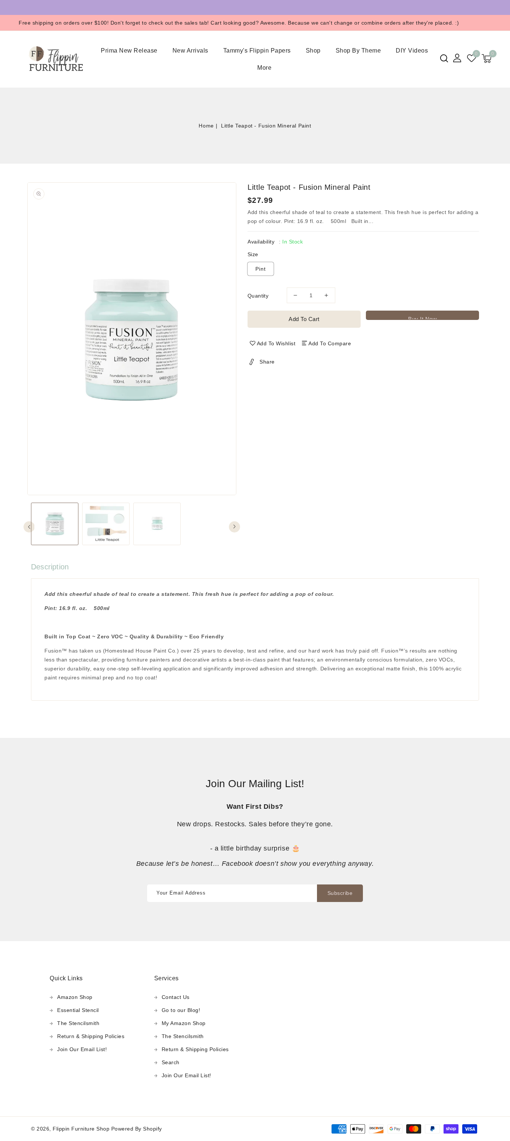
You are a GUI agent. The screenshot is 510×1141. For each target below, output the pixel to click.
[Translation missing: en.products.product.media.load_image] (54, 524)
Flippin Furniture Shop (81, 1129)
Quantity (258, 296)
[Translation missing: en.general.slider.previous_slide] (29, 526)
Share (267, 362)
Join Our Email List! (82, 1049)
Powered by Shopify (136, 1129)
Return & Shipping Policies (90, 1036)
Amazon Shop (75, 997)
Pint (260, 269)
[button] (444, 58)
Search (171, 1062)
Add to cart (304, 319)
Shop (313, 50)
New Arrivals (190, 50)
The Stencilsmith (78, 1023)
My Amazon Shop (184, 1023)
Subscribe (340, 893)
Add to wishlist (276, 343)
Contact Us (176, 997)
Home (206, 126)
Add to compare (329, 343)
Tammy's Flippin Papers (257, 50)
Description (50, 567)
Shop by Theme (358, 50)
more (264, 68)
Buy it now (422, 318)
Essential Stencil (78, 1010)
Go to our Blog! (181, 1010)
